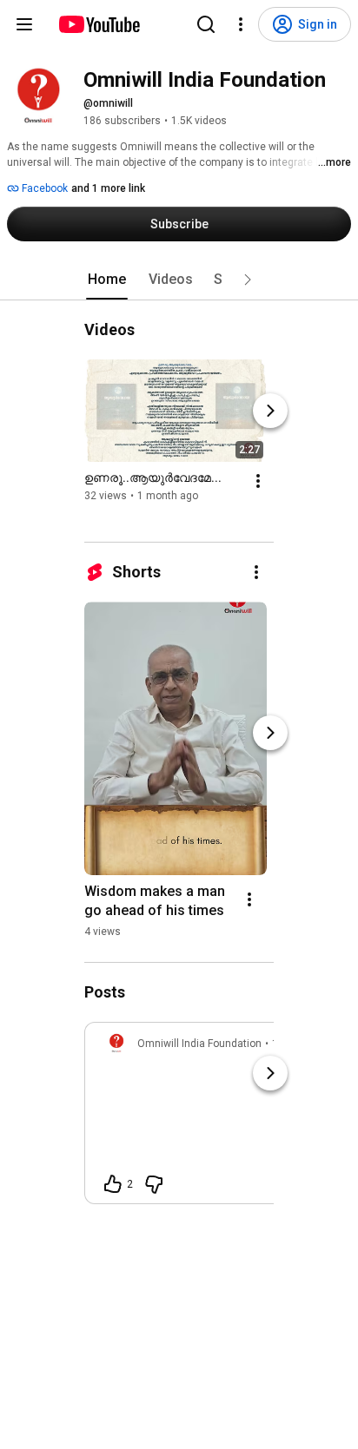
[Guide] (24, 24)
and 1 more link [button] (108, 188)
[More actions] (258, 481)
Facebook (43, 188)
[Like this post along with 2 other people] (113, 1184)
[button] (247, 279)
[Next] (270, 410)
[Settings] (240, 24)
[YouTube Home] (98, 24)
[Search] (206, 24)
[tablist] (179, 279)
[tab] (107, 279)
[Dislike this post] (154, 1184)
